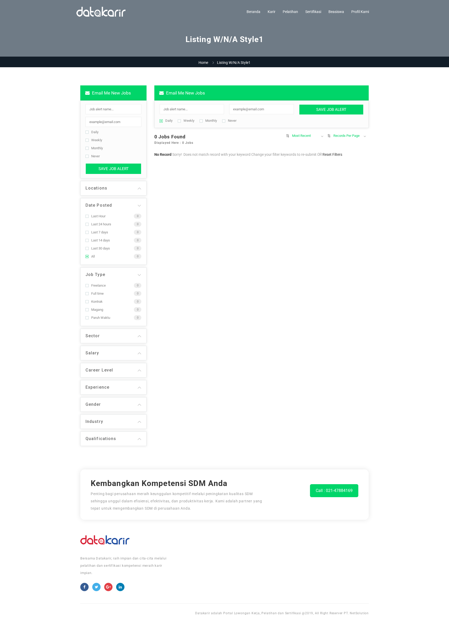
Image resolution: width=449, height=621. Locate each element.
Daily (94, 132)
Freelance (98, 285)
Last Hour (98, 216)
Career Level (99, 370)
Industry (94, 421)
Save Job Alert (113, 168)
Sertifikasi (313, 12)
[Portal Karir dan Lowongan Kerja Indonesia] (101, 12)
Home (203, 62)
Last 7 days (99, 232)
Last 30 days (100, 248)
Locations (96, 188)
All (93, 256)
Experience (97, 387)
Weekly (96, 140)
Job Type (95, 274)
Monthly (97, 148)
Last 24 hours (101, 224)
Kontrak (97, 301)
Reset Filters (332, 154)
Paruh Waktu (100, 318)
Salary (92, 352)
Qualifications (100, 438)
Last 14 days (100, 240)
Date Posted (98, 205)
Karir (271, 12)
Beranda (253, 12)
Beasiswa (336, 12)
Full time (97, 293)
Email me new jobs (111, 93)
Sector (92, 335)
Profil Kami (360, 12)
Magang (97, 310)
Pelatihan (290, 12)
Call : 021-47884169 (334, 490)
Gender (93, 404)
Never (95, 156)
